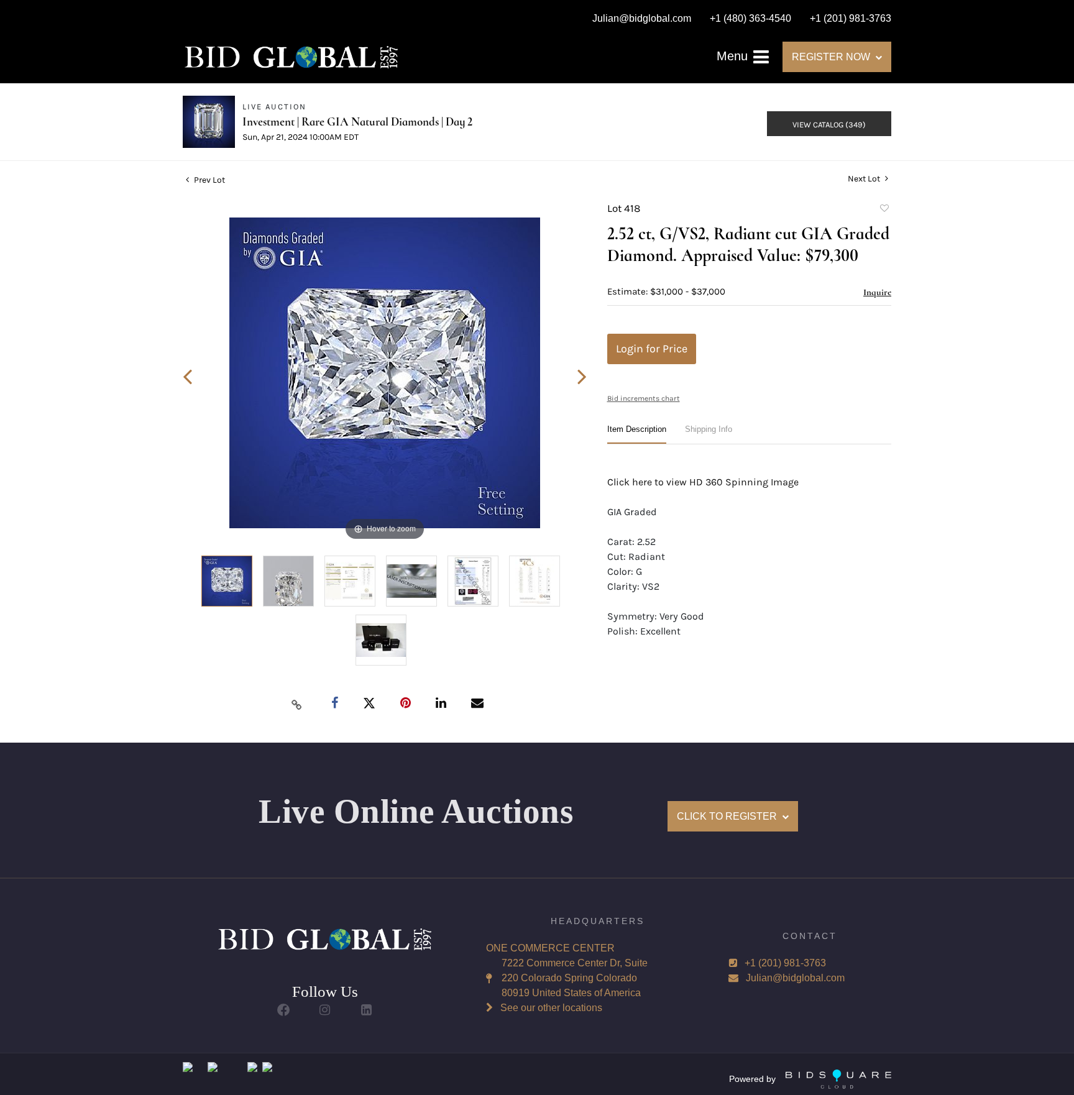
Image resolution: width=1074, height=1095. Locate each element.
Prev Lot (208, 180)
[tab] (636, 434)
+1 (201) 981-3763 (785, 963)
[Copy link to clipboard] (297, 704)
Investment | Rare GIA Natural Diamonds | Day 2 (357, 121)
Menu (734, 56)
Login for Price (651, 348)
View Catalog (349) (829, 124)
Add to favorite (883, 210)
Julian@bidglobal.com (795, 978)
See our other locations (551, 1007)
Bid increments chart (643, 398)
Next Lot (865, 178)
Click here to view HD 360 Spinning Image (703, 482)
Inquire (877, 292)
